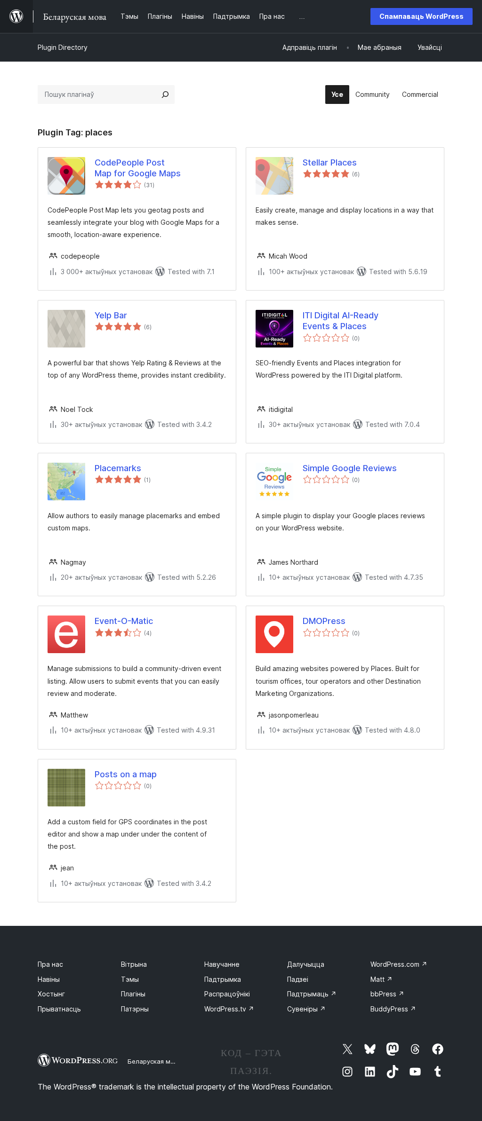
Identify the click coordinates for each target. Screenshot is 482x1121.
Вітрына (134, 964)
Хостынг (51, 994)
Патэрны (135, 1009)
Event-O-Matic (124, 621)
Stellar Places (330, 162)
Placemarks (118, 468)
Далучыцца (305, 964)
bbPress (387, 994)
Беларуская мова (155, 1061)
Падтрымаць (312, 994)
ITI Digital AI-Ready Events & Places (340, 320)
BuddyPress (393, 1009)
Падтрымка (222, 979)
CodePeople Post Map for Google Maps (138, 168)
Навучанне (222, 964)
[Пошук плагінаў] (165, 94)
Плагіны (133, 994)
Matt (381, 979)
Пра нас (50, 964)
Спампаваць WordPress (421, 16)
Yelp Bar (111, 315)
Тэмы (130, 979)
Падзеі (297, 979)
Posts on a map (126, 774)
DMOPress (324, 621)
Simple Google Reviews (350, 468)
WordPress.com (398, 964)
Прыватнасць (59, 1009)
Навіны (49, 979)
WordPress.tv (229, 1009)
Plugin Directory (63, 47)
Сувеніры (306, 1009)
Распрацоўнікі (227, 994)
